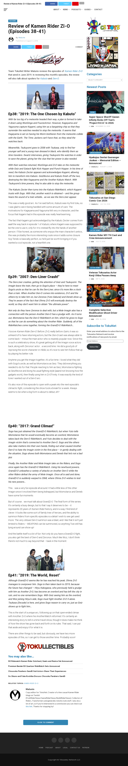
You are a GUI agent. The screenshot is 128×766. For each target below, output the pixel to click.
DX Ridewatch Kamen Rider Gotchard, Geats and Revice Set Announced (40, 661)
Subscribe (94, 346)
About (56, 10)
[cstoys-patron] (104, 36)
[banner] (102, 68)
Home (41, 748)
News (65, 10)
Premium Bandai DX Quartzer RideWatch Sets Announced (34, 666)
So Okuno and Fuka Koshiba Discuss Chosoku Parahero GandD (36, 676)
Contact (98, 10)
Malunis (21, 38)
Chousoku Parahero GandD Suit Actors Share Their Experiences (37, 671)
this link (29, 706)
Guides (87, 10)
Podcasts (76, 10)
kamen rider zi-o (31, 683)
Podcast (49, 748)
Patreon (85, 748)
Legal (65, 748)
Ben (92, 126)
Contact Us (75, 748)
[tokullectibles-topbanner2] (45, 652)
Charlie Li (94, 167)
